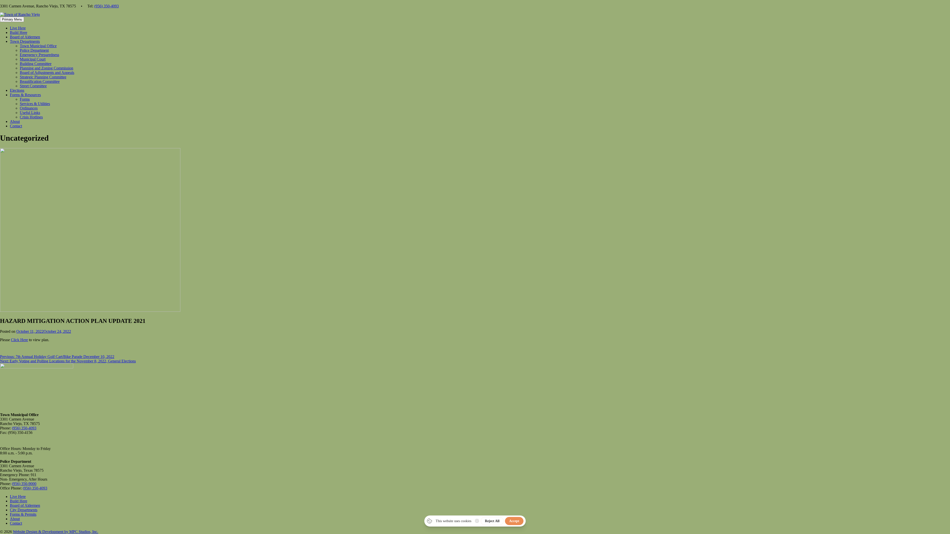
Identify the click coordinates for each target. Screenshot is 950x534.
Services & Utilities (35, 104)
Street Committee (33, 86)
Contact (16, 126)
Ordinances (29, 108)
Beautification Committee (40, 81)
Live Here (18, 28)
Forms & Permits (23, 514)
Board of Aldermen (25, 37)
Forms (25, 99)
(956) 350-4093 (106, 6)
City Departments (23, 510)
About (15, 121)
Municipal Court (33, 59)
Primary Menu (12, 19)
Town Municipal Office (38, 46)
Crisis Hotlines (31, 117)
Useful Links (30, 113)
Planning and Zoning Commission (46, 68)
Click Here (19, 340)
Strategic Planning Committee (43, 77)
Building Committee (35, 64)
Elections (17, 90)
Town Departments (25, 41)
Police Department (34, 50)
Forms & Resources (25, 95)
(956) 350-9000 (24, 484)
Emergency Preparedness (39, 55)
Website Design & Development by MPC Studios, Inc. (55, 532)
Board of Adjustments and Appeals (47, 72)
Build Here (18, 32)
